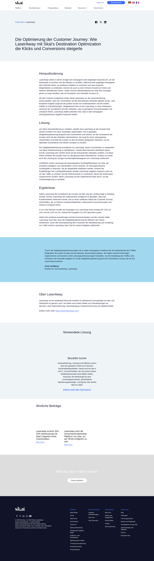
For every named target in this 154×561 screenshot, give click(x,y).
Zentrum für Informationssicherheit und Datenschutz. (31, 528)
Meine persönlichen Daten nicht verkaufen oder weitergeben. (33, 526)
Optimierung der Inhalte (77, 540)
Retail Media (74, 512)
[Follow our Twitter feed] (20, 516)
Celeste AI (73, 524)
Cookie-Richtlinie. (35, 522)
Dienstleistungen (34, 8)
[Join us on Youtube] (30, 516)
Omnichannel (74, 521)
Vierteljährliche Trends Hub (129, 524)
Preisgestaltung (75, 549)
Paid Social (73, 518)
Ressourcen (82, 8)
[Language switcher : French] (138, 2)
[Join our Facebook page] (17, 516)
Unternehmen (98, 8)
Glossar (123, 532)
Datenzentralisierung (76, 527)
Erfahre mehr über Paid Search (77, 390)
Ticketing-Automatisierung (78, 543)
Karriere (107, 523)
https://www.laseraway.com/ (67, 311)
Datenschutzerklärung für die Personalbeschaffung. (30, 524)
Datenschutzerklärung (21, 522)
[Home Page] (19, 2)
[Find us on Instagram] (27, 516)
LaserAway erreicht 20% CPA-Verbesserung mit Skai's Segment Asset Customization (47, 435)
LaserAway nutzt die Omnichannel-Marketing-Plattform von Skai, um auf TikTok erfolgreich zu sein (75, 436)
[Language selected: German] (134, 2)
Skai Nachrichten (110, 526)
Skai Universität (93, 520)
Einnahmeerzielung (76, 546)
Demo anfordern (77, 480)
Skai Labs (92, 517)
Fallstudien (19, 22)
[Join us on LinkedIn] (23, 516)
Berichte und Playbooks (128, 521)
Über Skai (108, 512)
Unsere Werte (109, 520)
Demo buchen (116, 2)
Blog (122, 512)
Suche (72, 515)
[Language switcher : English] (134, 2)
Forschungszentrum (127, 518)
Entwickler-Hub (125, 535)
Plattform (18, 8)
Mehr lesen (40, 442)
